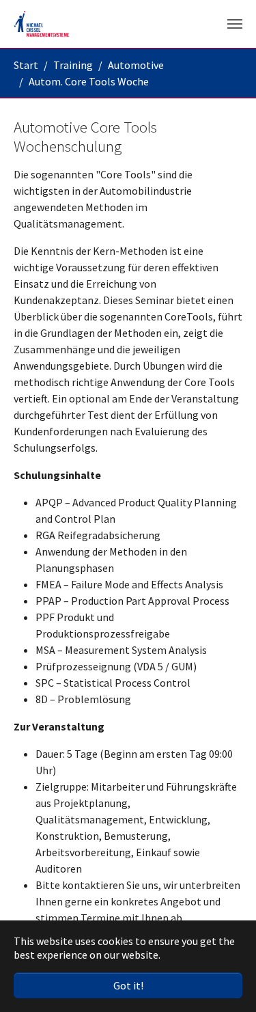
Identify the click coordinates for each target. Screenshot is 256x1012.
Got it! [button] (128, 985)
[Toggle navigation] (234, 24)
